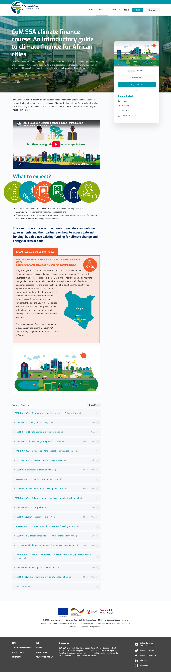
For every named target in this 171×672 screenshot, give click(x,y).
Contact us (115, 10)
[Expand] (15, 422)
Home (91, 10)
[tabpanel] (56, 299)
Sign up (137, 10)
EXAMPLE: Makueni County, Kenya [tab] (35, 251)
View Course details (20, 74)
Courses (101, 10)
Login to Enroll (137, 84)
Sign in (126, 10)
